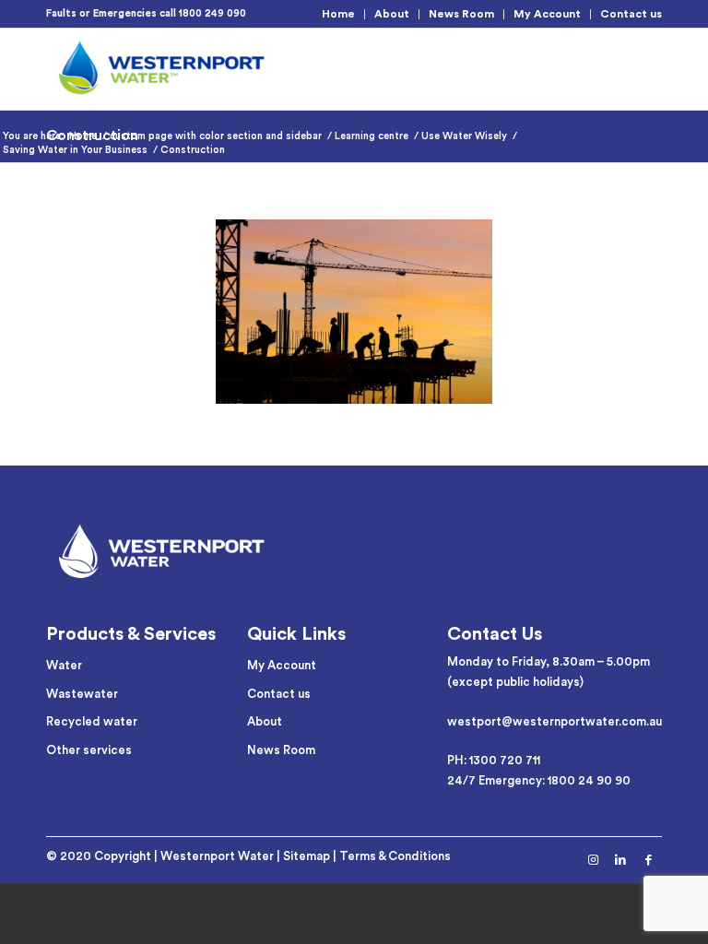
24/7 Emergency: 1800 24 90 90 (539, 780)
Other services (89, 750)
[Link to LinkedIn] (620, 860)
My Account (547, 13)
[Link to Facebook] (648, 860)
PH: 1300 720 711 (493, 760)
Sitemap (306, 856)
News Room (461, 13)
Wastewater (82, 694)
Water (64, 665)
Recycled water (91, 721)
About (391, 13)
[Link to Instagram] (593, 860)
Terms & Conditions (395, 856)
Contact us (631, 13)
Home (338, 13)
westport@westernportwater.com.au (554, 721)
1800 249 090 (212, 13)
